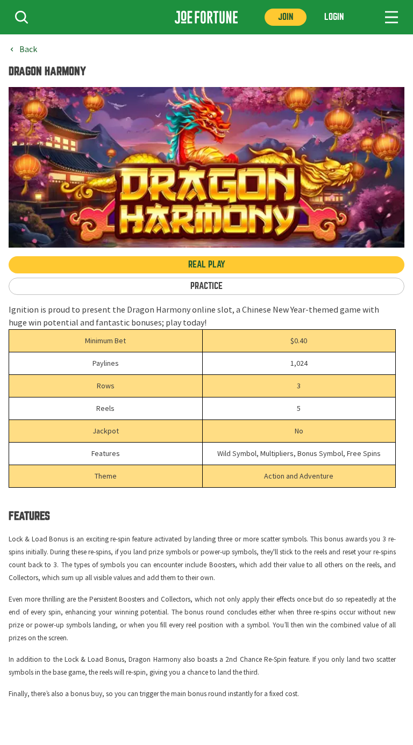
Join (285, 16)
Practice (206, 286)
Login (334, 16)
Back (28, 49)
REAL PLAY (206, 264)
